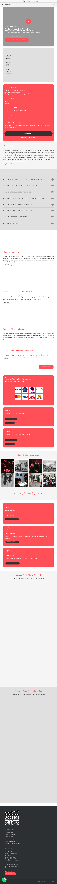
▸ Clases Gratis (8, 73)
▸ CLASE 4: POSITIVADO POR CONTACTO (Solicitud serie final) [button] (23, 198)
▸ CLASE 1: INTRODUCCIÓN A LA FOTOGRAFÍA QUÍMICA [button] (22, 179)
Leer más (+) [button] (7, 265)
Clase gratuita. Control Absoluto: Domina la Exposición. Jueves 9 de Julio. (16, 792)
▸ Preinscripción (8, 71)
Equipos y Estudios (9, 838)
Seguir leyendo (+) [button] (9, 164)
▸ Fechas (7, 69)
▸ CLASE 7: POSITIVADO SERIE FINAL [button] (16, 217)
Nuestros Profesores (10, 834)
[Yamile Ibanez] (21, 466)
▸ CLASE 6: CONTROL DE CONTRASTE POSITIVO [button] (19, 210)
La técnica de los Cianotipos (16, 602)
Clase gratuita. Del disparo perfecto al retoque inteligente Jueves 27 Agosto (16, 742)
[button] (54, 4)
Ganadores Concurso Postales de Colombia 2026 (16, 677)
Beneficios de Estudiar (10, 839)
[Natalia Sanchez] (7, 480)
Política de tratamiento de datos (12, 843)
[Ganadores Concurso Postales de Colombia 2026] (16, 670)
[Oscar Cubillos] (21, 480)
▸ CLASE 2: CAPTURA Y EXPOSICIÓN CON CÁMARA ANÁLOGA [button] (24, 186)
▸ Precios (7, 64)
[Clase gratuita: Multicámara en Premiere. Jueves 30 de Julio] (16, 761)
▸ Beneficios (8, 62)
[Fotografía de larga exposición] (16, 620)
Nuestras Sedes (9, 836)
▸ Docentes (7, 58)
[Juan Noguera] (49, 466)
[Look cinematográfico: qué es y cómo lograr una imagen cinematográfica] (16, 645)
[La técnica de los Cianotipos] (16, 595)
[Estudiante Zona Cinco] (35, 480)
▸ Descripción (8, 55)
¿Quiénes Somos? (9, 832)
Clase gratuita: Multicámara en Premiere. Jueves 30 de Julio (16, 767)
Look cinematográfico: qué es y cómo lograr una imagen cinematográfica (16, 651)
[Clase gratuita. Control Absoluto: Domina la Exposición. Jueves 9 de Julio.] (16, 786)
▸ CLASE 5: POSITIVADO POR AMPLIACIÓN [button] (17, 204)
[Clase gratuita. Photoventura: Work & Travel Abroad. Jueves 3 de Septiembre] (16, 711)
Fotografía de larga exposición (16, 626)
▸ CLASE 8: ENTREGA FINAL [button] (12, 223)
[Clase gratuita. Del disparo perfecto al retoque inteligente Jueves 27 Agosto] (16, 736)
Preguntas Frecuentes (10, 841)
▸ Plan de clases (8, 57)
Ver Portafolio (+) (11, 261)
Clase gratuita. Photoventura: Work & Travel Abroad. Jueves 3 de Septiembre (16, 716)
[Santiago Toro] (7, 466)
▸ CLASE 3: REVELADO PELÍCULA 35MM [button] (17, 192)
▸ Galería (7, 66)
